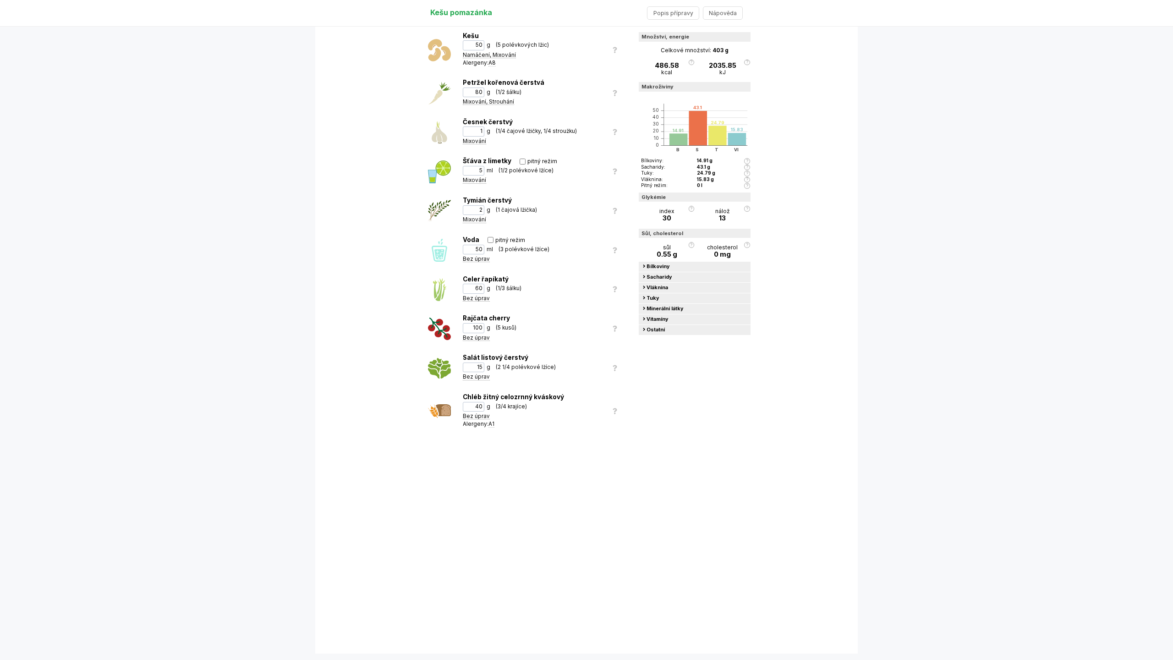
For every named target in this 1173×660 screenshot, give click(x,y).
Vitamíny (658, 319)
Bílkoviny (658, 267)
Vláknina (657, 288)
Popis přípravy (673, 13)
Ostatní (656, 330)
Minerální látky (665, 309)
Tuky (653, 298)
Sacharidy (659, 277)
